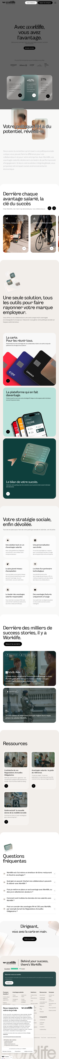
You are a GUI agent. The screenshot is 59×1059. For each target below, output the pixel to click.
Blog (41, 1009)
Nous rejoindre (52, 1007)
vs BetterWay (43, 1029)
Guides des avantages (42, 998)
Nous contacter (51, 1000)
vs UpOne (42, 1026)
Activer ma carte (51, 995)
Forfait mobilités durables (23, 1001)
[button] (55, 3)
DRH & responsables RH (34, 1027)
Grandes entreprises (33, 1006)
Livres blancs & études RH (43, 1002)
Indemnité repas (23, 995)
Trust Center (43, 1037)
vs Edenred (42, 1020)
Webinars (42, 1006)
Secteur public (34, 1003)
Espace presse (52, 1010)
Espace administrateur (6, 1003)
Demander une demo (52, 1004)
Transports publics (15, 1000)
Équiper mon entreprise (45, 2)
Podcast (42, 1011)
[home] (8, 2)
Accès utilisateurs (31, 2)
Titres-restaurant (15, 995)
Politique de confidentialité (34, 1037)
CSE (32, 1001)
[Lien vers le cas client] (29, 668)
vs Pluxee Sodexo (42, 1023)
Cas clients (42, 995)
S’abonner (9, 983)
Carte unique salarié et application (6, 998)
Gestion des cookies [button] (51, 1037)
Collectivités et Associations (34, 996)
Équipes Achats (32, 1016)
